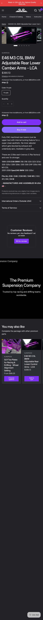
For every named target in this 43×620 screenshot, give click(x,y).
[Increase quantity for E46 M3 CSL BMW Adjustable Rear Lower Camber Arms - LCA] (12, 103)
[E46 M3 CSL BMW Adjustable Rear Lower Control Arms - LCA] (31, 344)
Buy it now (21, 130)
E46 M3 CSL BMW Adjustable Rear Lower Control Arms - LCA (31, 361)
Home (4, 17)
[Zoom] (33, 30)
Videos (28, 17)
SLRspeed (8, 356)
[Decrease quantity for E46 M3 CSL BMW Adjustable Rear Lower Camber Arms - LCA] (4, 103)
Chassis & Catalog (16, 17)
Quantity (5, 99)
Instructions (38, 17)
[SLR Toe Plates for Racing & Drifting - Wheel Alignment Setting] (11, 346)
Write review (21, 241)
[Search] (35, 10)
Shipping (5, 76)
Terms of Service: (9, 208)
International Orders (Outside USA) (16, 201)
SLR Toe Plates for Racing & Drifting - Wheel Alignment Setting (11, 365)
